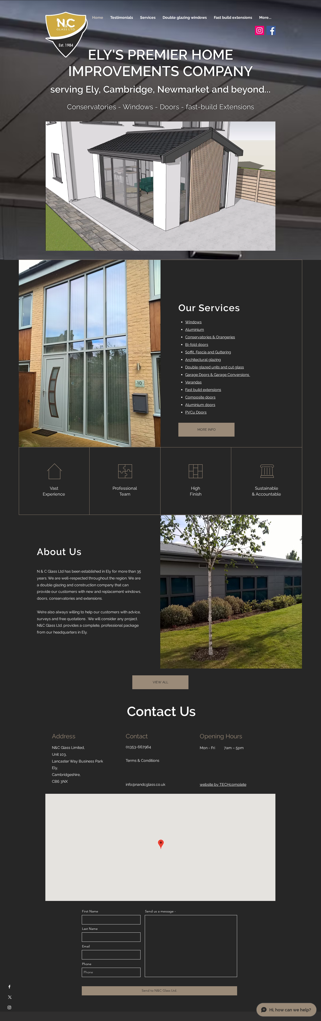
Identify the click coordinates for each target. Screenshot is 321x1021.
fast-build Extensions (220, 107)
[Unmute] (59, 244)
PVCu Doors (196, 412)
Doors (169, 107)
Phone (86, 964)
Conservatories (92, 107)
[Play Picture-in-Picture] (261, 244)
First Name (90, 911)
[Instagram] (259, 30)
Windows (138, 107)
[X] (9, 997)
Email (86, 946)
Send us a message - (160, 911)
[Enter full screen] (269, 244)
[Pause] (51, 244)
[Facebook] (271, 30)
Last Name (90, 928)
